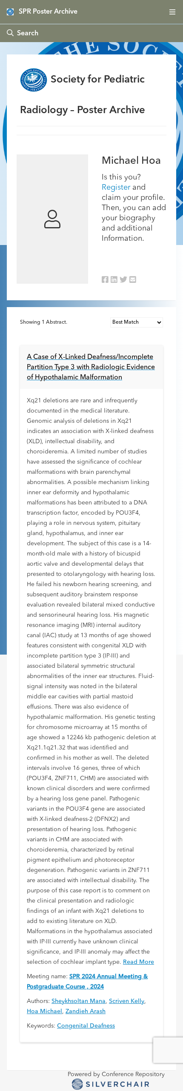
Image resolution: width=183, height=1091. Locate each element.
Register (116, 187)
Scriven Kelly (126, 1001)
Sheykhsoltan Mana (78, 1001)
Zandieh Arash (86, 1011)
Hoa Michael (44, 1011)
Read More (138, 962)
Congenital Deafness (86, 1026)
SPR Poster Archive (48, 12)
